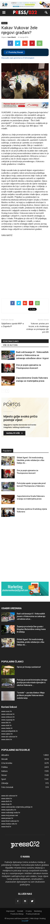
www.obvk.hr (6, 739)
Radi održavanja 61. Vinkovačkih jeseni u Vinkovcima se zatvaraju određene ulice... (31, 616)
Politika (4, 767)
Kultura (4, 771)
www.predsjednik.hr (9, 731)
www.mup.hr (6, 804)
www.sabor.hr (7, 734)
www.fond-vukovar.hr (10, 821)
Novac (4, 775)
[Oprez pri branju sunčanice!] (8, 670)
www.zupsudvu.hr (8, 810)
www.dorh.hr (6, 801)
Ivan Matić (11, 37)
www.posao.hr (7, 818)
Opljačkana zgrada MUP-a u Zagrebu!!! (12, 325)
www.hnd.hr (6, 826)
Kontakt (20, 911)
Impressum (10, 911)
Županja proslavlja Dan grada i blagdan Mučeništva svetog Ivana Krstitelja (31, 629)
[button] (46, 12)
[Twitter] (32, 901)
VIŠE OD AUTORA (10, 345)
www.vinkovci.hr (8, 717)
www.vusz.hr (6, 711)
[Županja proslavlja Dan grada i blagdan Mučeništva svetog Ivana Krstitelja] (8, 630)
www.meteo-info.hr (9, 824)
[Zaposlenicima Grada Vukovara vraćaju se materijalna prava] (8, 381)
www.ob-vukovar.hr (9, 737)
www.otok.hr (6, 725)
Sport (3, 779)
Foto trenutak (7, 787)
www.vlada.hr (7, 728)
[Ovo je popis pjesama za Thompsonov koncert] (8, 368)
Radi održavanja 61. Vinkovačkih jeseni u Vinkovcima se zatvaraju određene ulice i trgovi (32, 355)
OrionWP (25, 921)
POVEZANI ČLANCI (11, 341)
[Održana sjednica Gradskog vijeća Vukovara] (8, 512)
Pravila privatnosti (33, 914)
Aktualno (5, 755)
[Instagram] (25, 901)
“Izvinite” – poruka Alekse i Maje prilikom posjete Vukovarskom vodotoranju (31, 695)
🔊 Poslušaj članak (14, 52)
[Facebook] (18, 901)
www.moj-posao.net (9, 815)
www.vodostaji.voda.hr (10, 812)
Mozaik (4, 23)
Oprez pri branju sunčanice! (29, 667)
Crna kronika (6, 763)
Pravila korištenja (17, 914)
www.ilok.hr (6, 722)
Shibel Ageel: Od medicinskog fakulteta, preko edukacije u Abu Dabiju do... (30, 460)
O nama (29, 911)
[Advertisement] (25, 268)
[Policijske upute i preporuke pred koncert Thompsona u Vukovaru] (8, 486)
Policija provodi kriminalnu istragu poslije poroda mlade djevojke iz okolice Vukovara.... (32, 682)
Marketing (38, 911)
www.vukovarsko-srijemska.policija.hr (17, 807)
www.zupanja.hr (8, 720)
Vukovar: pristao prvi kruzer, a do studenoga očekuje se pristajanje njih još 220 (37, 327)
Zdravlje (4, 783)
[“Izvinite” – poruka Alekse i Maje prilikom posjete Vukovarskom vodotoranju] (8, 696)
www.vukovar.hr (8, 714)
